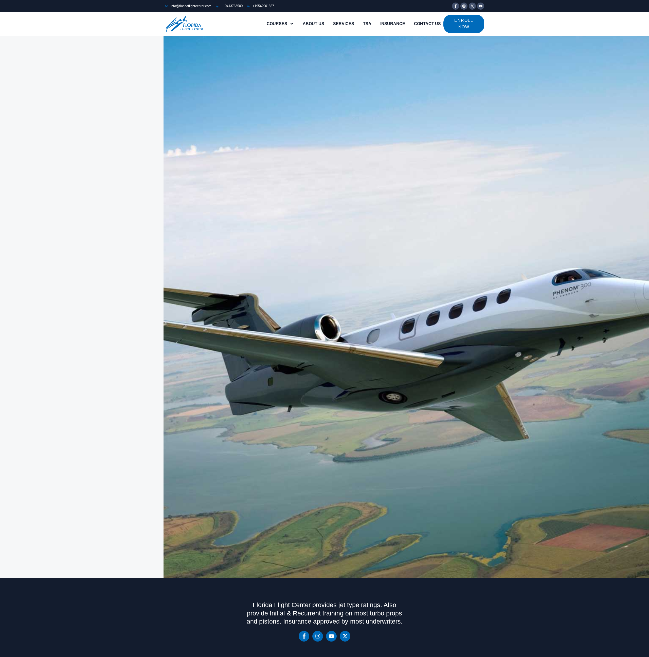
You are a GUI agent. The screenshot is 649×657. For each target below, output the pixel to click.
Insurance (392, 24)
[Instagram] (463, 6)
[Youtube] (480, 6)
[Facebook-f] (455, 6)
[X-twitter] (472, 6)
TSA (367, 24)
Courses (277, 24)
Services (343, 24)
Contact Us (427, 24)
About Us (313, 24)
